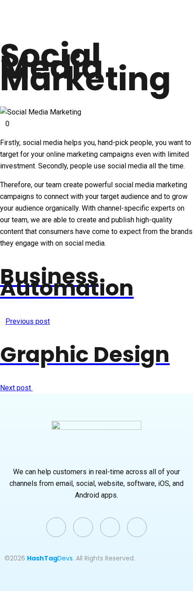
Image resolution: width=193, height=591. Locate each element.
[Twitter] (56, 527)
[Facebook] (83, 527)
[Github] (110, 527)
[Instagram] (137, 527)
